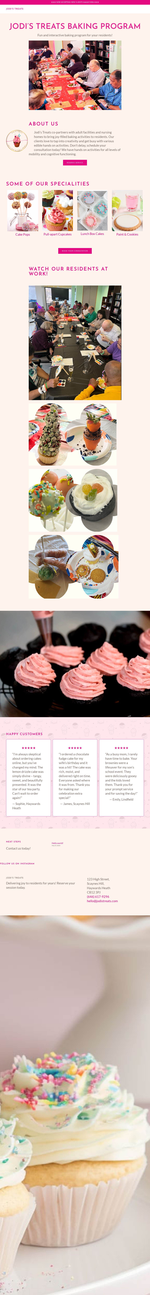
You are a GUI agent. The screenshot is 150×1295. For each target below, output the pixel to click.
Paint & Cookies (127, 234)
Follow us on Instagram (17, 864)
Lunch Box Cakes (92, 234)
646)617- (87, 2)
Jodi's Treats (14, 9)
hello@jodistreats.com (102, 901)
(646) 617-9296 (98, 897)
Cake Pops (22, 234)
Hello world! (57, 843)
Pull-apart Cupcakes (58, 234)
